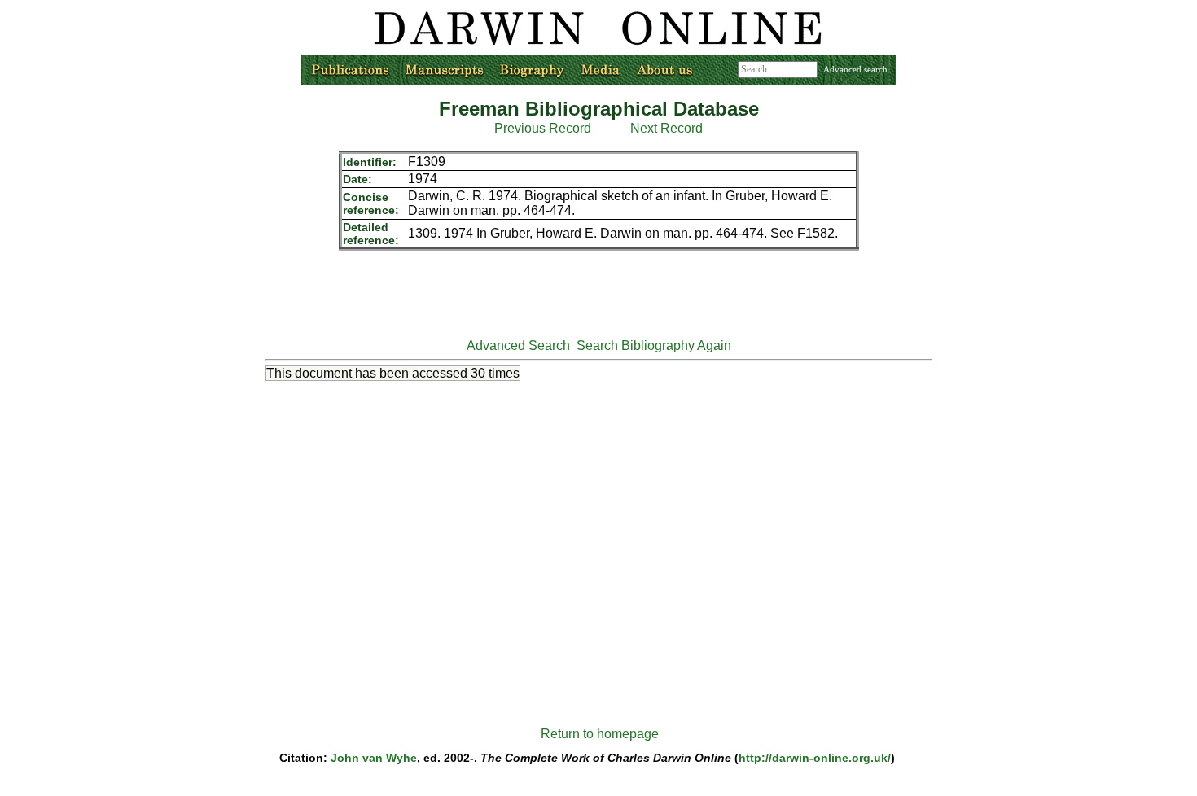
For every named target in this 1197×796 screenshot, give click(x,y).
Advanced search (855, 69)
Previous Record (542, 128)
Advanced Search (518, 345)
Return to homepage (600, 734)
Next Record (666, 128)
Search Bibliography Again (654, 345)
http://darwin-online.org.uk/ (815, 757)
